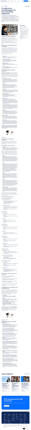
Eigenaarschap (13, 420)
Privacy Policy (11, 425)
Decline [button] (26, 428)
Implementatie (25, 419)
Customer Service (25, 422)
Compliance (13, 416)
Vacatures (5, 416)
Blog (16, 415)
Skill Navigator (9, 415)
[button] (8, 1)
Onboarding (13, 415)
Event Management (10, 423)
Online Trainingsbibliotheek (10, 420)
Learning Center (25, 418)
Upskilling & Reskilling (13, 419)
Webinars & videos (17, 417)
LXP (8, 416)
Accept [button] (23, 428)
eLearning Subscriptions (9, 422)
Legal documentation (5, 419)
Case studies (17, 419)
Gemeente (21, 415)
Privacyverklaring (5, 420)
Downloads (17, 418)
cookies (18, 425)
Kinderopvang (21, 420)
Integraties (25, 417)
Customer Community (25, 415)
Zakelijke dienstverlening (21, 419)
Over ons (5, 415)
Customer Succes (25, 421)
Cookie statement (5, 422)
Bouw (20, 416)
